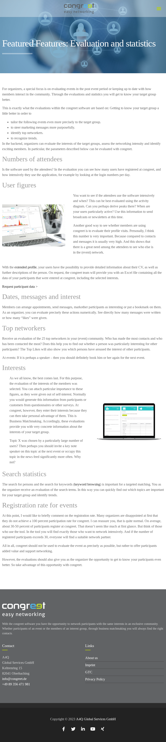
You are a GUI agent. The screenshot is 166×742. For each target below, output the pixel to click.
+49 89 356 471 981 (16, 684)
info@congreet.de (14, 679)
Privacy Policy (95, 679)
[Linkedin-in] (83, 729)
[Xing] (102, 729)
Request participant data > (20, 286)
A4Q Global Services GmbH (96, 719)
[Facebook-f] (63, 729)
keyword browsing (87, 484)
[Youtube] (92, 729)
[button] (158, 8)
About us (91, 658)
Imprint (90, 665)
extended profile (25, 267)
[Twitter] (73, 729)
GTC (88, 672)
